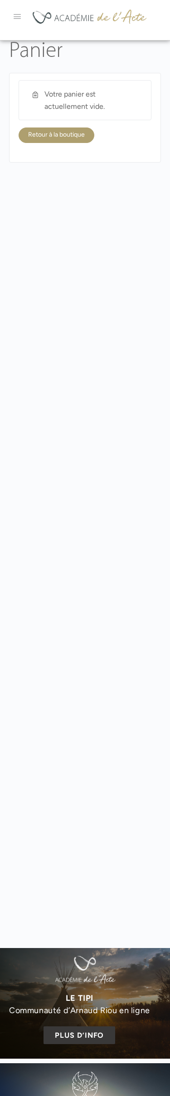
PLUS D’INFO (79, 1035)
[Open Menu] (17, 16)
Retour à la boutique (56, 134)
